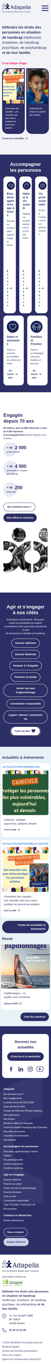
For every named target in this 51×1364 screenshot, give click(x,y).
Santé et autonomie (13, 1164)
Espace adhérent (16, 1242)
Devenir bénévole (25, 654)
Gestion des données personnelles (19, 1351)
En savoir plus (7, 288)
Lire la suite (10, 830)
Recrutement (10, 1209)
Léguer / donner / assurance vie (25, 717)
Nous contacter (15, 1232)
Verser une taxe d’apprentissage (25, 690)
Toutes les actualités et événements (31, 927)
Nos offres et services (20, 517)
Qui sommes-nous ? (19, 506)
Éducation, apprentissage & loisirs (21, 1151)
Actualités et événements (16, 1135)
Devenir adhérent (25, 643)
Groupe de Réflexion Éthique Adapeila (23, 1111)
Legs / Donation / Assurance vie (19, 1204)
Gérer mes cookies (11, 1355)
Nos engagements (13, 1098)
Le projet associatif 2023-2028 (19, 1102)
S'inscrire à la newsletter (25, 1056)
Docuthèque (10, 1140)
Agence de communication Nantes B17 (21, 1359)
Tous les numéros (34, 1016)
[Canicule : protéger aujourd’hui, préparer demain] (25, 800)
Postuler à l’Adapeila (25, 665)
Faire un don (22, 731)
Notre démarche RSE (14, 1106)
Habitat (7, 1155)
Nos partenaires (12, 1115)
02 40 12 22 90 (17, 1330)
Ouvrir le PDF (11, 1003)
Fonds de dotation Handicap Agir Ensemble (25, 1127)
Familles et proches (13, 1168)
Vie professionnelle (13, 1160)
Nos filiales (9, 1119)
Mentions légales (10, 1347)
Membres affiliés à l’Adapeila (18, 1123)
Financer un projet (25, 677)
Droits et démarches (14, 1220)
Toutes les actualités (13, 138)
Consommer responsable (25, 703)
